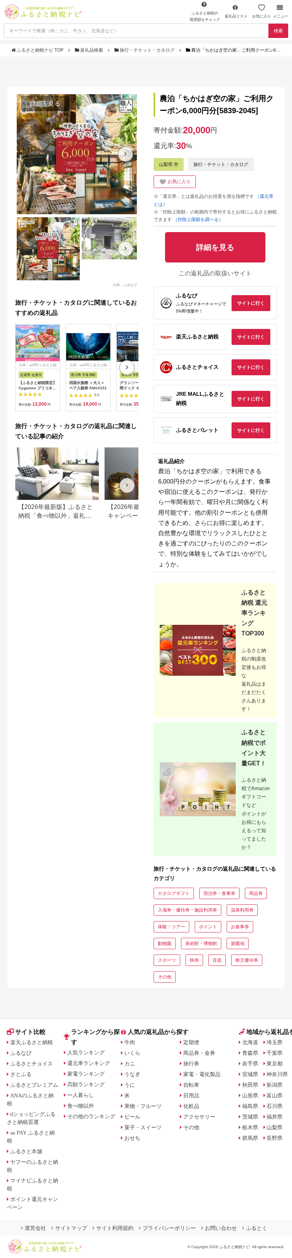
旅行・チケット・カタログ (147, 50)
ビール (132, 1116)
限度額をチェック (205, 16)
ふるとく (256, 1228)
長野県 (274, 1138)
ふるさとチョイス (31, 1063)
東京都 (274, 1063)
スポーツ (167, 960)
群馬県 (250, 1138)
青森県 (250, 1053)
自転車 (191, 1084)
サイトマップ (71, 1228)
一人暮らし (80, 1095)
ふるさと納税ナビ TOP (40, 50)
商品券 (256, 893)
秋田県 (250, 1084)
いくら (132, 1053)
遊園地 (237, 943)
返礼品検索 (91, 50)
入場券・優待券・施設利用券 (187, 910)
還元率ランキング (88, 1063)
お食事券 (240, 926)
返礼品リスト (236, 16)
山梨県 (274, 1127)
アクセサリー (199, 1116)
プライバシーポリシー (169, 1228)
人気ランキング (86, 1052)
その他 (164, 977)
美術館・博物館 (201, 943)
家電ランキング (86, 1073)
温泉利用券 (242, 910)
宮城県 (250, 1074)
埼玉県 (274, 1042)
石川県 (274, 1106)
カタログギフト (174, 893)
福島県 (250, 1106)
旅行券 (191, 1063)
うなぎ (132, 1074)
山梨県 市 (168, 164)
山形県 (250, 1095)
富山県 (274, 1095)
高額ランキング (86, 1084)
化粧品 (191, 1106)
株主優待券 (246, 960)
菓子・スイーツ (143, 1127)
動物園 (164, 943)
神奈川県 (277, 1074)
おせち (132, 1138)
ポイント (208, 926)
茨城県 (250, 1116)
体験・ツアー (171, 926)
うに (129, 1084)
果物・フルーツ (143, 1106)
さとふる (21, 1074)
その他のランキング (91, 1116)
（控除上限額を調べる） (198, 219)
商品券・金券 (199, 1053)
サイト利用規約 (114, 1228)
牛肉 (129, 1042)
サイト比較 (30, 1032)
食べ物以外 (80, 1105)
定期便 (191, 1042)
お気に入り (261, 16)
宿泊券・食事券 (219, 893)
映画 (194, 960)
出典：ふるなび (125, 284)
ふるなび (21, 1053)
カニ (129, 1063)
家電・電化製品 (202, 1074)
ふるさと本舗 (26, 1151)
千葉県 (274, 1053)
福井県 (274, 1116)
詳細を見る (45, 103)
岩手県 (250, 1063)
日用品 (191, 1095)
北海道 (250, 1042)
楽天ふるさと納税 (31, 1042)
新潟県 (274, 1084)
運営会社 (35, 1228)
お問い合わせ (221, 1228)
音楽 (217, 960)
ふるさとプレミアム (34, 1084)
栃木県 (250, 1127)
